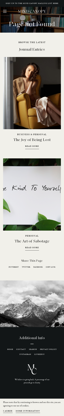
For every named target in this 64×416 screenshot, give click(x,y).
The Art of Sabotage (32, 241)
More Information (28, 411)
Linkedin (39, 354)
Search (33, 349)
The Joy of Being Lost (32, 140)
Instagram (25, 354)
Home (10, 349)
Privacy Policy (48, 349)
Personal (40, 134)
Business (23, 134)
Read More (32, 146)
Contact (21, 349)
